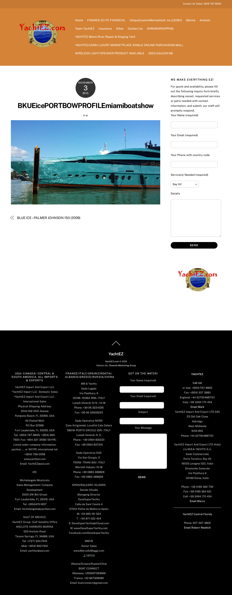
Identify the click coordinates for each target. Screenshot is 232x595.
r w (85, 115)
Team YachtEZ (84, 28)
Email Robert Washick (197, 527)
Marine (190, 20)
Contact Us (135, 28)
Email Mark (197, 406)
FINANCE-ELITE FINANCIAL (106, 20)
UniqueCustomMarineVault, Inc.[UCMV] (156, 20)
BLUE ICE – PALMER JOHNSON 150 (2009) (49, 218)
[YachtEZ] (40, 57)
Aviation (205, 20)
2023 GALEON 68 (160, 53)
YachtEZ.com (112, 361)
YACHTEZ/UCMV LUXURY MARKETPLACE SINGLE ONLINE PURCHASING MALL (129, 45)
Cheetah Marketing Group (122, 365)
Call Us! (197, 382)
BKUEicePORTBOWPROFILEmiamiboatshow (86, 105)
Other (120, 28)
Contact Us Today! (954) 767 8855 (202, 3)
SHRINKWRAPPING (160, 28)
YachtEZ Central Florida (197, 514)
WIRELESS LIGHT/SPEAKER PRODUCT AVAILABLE (109, 53)
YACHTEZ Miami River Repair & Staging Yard (105, 36)
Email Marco (197, 501)
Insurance (105, 28)
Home (79, 20)
